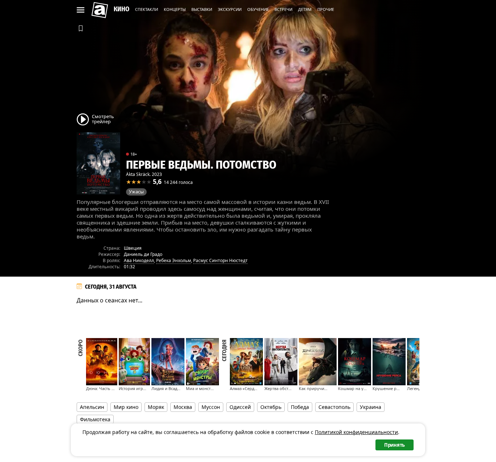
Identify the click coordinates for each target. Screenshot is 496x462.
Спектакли (146, 9)
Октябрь (270, 406)
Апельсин (92, 406)
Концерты (175, 9)
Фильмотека (95, 419)
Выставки (201, 9)
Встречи (283, 9)
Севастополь (334, 406)
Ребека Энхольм (173, 260)
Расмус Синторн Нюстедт (220, 260)
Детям (305, 9)
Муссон (211, 406)
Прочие (325, 9)
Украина (370, 406)
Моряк (156, 406)
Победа (300, 406)
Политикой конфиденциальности (356, 432)
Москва (183, 406)
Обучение (258, 9)
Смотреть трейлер (103, 118)
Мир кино (126, 406)
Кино (121, 9)
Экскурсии (229, 9)
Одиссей (240, 406)
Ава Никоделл (139, 260)
